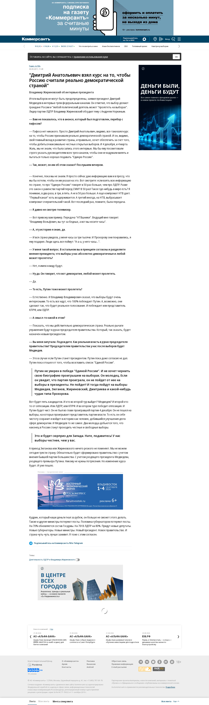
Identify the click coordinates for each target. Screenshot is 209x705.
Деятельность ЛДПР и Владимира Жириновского (52, 559)
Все (51, 629)
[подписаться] (78, 560)
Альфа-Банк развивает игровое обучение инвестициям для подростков (122, 641)
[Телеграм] (141, 662)
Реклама (91, 661)
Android (90, 667)
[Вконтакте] (147, 662)
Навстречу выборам (160, 46)
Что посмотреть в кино (88, 46)
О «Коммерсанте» (70, 661)
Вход (167, 39)
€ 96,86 (46, 46)
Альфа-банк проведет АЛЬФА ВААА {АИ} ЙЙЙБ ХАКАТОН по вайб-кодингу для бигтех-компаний (50, 642)
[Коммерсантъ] (36, 39)
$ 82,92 (38, 46)
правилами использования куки (91, 56)
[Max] (172, 662)
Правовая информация (122, 664)
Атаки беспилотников (111, 46)
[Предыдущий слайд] (30, 637)
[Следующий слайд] (178, 637)
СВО (126, 46)
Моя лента (43, 701)
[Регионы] (155, 39)
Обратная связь (119, 661)
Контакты (66, 667)
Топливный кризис (139, 46)
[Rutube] (166, 662)
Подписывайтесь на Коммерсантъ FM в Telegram (58, 543)
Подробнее (170, 687)
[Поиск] (173, 39)
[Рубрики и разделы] (179, 39)
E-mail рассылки (119, 667)
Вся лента (166, 701)
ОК (176, 56)
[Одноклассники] (159, 662)
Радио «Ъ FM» (35, 66)
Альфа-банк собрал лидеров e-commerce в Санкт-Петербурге (83, 641)
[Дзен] (153, 662)
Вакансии (91, 664)
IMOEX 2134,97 (67, 46)
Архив (64, 664)
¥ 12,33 (55, 46)
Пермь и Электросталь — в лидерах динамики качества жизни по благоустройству (157, 642)
